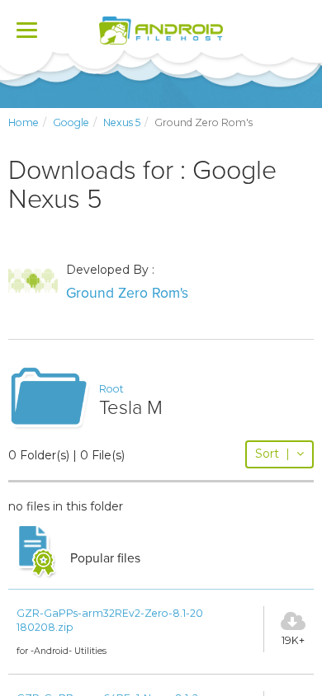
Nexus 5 (121, 122)
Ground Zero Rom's (127, 293)
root (111, 389)
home (23, 122)
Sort (272, 453)
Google (71, 122)
